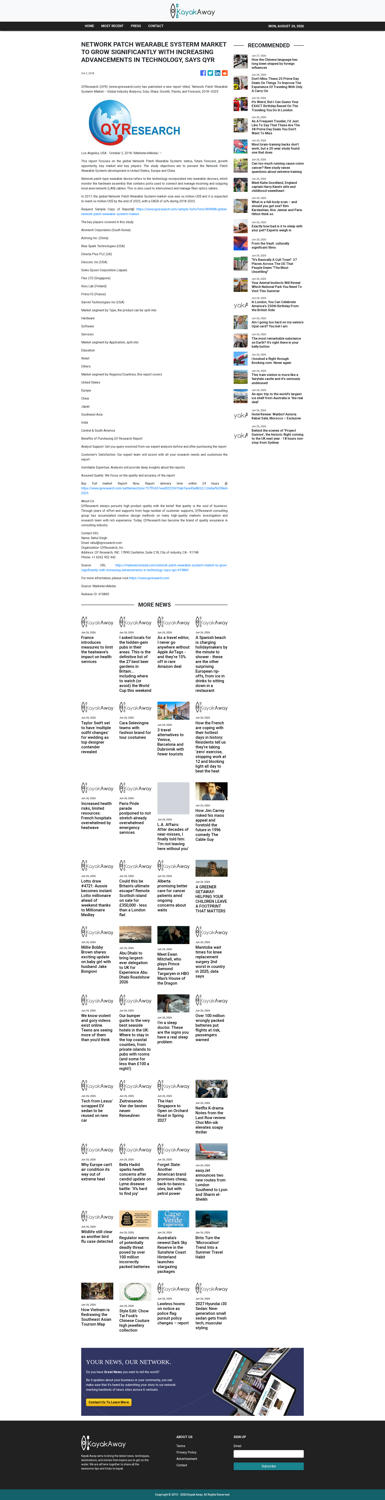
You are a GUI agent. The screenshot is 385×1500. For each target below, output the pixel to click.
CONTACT (156, 26)
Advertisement (186, 1459)
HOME (89, 26)
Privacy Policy (186, 1452)
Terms (180, 1446)
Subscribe (269, 1466)
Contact (181, 1465)
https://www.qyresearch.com (149, 578)
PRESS (136, 26)
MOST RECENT (112, 26)
